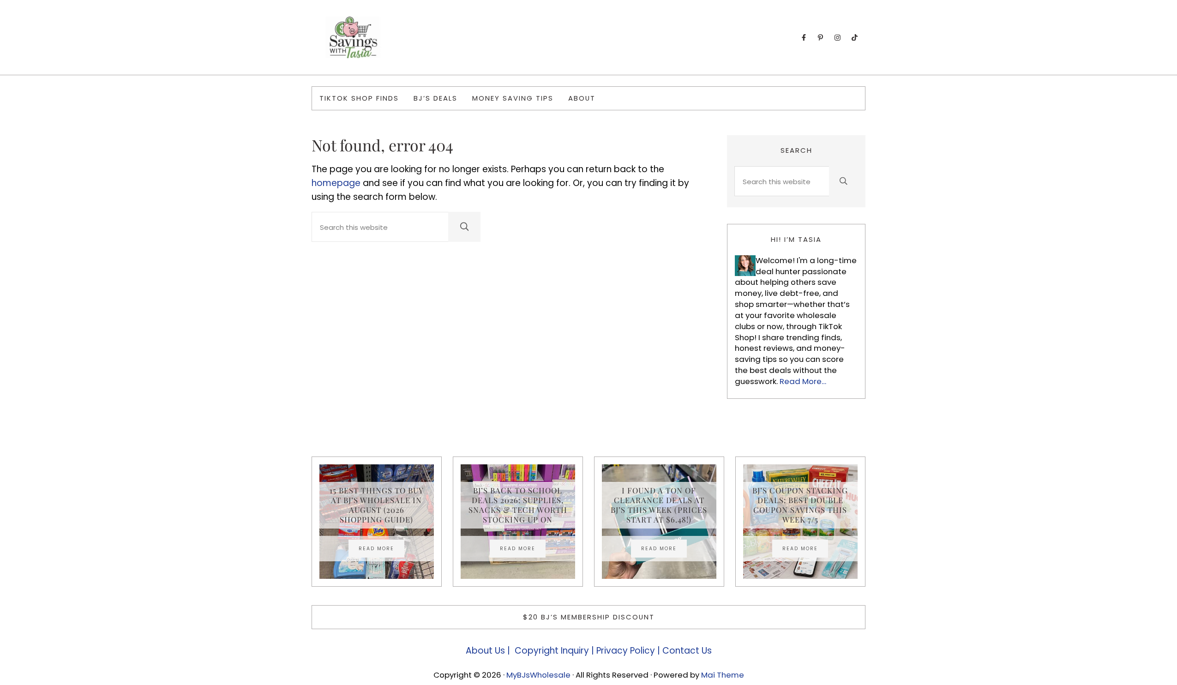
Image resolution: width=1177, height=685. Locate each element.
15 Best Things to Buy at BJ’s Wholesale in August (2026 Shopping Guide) (377, 505)
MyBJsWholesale (538, 674)
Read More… (803, 381)
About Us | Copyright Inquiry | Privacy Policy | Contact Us (589, 650)
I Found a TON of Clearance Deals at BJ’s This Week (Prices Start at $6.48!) (659, 505)
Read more (381, 549)
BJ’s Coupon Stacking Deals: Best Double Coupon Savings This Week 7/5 (800, 505)
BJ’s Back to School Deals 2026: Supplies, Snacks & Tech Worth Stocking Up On (517, 505)
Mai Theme (722, 674)
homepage (336, 183)
